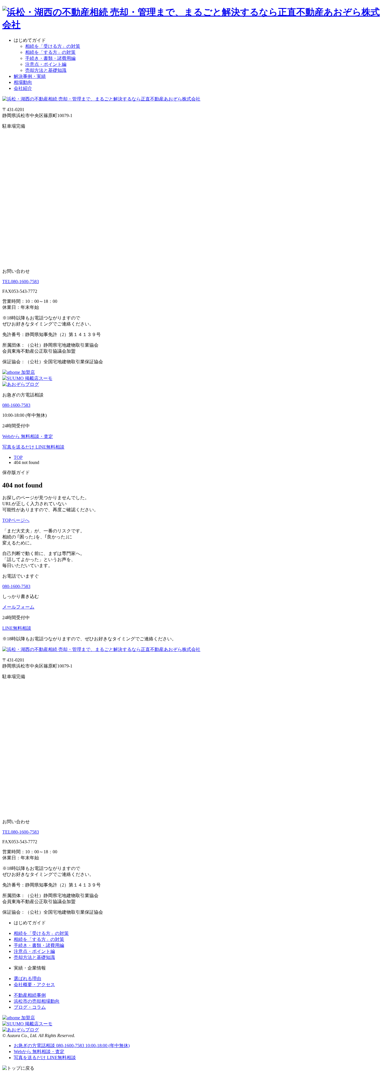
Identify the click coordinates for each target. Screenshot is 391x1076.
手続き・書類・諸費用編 (50, 58)
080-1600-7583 (20, 281)
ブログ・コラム (30, 1007)
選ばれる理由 (27, 978)
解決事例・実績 (30, 76)
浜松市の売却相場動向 (37, 1001)
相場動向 (23, 82)
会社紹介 (23, 88)
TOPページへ (15, 520)
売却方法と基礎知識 (45, 70)
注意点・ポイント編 (45, 64)
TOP (18, 457)
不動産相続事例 (30, 995)
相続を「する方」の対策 (50, 52)
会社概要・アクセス (34, 984)
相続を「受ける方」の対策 (52, 46)
